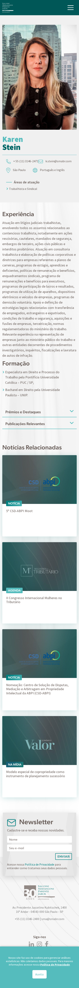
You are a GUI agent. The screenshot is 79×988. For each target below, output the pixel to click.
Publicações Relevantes (25, 423)
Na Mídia (14, 764)
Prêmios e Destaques (23, 412)
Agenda (14, 590)
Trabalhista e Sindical (23, 189)
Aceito (39, 974)
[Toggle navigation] (70, 7)
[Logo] (7, 7)
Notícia (14, 503)
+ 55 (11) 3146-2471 (25, 161)
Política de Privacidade (39, 864)
